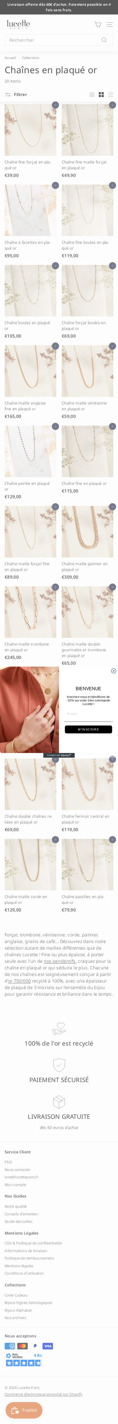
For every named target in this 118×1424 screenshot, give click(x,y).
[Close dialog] (113, 670)
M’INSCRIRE (88, 729)
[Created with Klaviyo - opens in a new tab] (59, 755)
